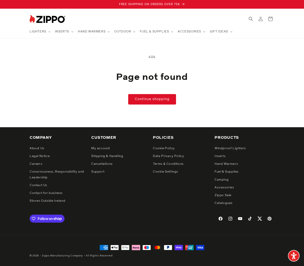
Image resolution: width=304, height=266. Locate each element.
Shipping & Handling (107, 155)
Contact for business (46, 192)
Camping (222, 179)
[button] (39, 31)
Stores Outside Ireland (47, 200)
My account (100, 148)
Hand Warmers (226, 163)
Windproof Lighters (230, 148)
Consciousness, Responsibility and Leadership (57, 174)
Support (97, 171)
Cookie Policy (164, 148)
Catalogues (224, 202)
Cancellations (102, 163)
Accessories (224, 187)
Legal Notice (40, 155)
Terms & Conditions (168, 163)
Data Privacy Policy (168, 155)
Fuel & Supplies (227, 171)
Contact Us (38, 185)
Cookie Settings (165, 171)
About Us (37, 148)
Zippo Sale (223, 195)
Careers (36, 163)
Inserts (220, 155)
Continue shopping (152, 99)
